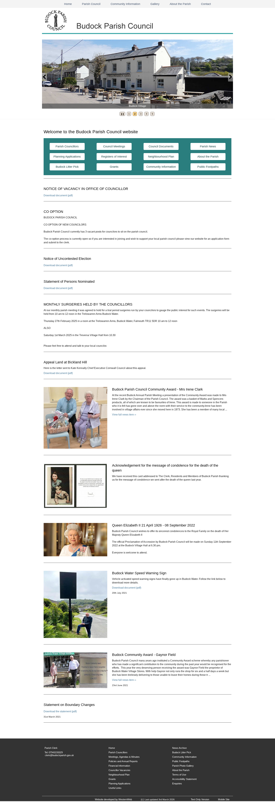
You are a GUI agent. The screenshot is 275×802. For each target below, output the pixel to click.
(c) (142, 799)
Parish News (208, 146)
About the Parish (180, 4)
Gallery (154, 4)
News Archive (179, 748)
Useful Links (115, 788)
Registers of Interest (114, 156)
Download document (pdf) (58, 195)
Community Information (125, 4)
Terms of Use (179, 774)
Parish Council (91, 4)
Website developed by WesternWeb (113, 799)
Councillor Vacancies (119, 770)
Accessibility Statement (184, 779)
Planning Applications (67, 156)
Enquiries (177, 783)
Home (68, 4)
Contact (206, 4)
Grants (114, 166)
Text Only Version (200, 799)
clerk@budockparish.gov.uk (59, 755)
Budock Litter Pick (67, 166)
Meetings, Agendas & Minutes (124, 756)
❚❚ (122, 114)
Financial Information (119, 765)
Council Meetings (114, 146)
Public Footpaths (208, 166)
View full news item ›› (124, 414)
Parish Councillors (67, 146)
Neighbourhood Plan (161, 156)
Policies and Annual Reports (123, 761)
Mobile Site (223, 799)
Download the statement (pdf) (60, 711)
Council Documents (161, 146)
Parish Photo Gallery (183, 765)
